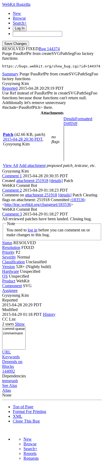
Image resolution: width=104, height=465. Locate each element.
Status (7, 242)
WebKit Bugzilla (16, 4)
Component (12, 285)
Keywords (11, 357)
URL (6, 352)
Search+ (20, 23)
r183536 (77, 199)
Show (20, 324)
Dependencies (14, 376)
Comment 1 (12, 176)
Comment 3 (12, 214)
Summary (10, 74)
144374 (53, 48)
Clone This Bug (26, 421)
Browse (19, 18)
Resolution (11, 247)
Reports (30, 453)
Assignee (10, 290)
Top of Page (23, 406)
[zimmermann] (13, 333)
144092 (8, 371)
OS (5, 276)
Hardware (10, 271)
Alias (6, 390)
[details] (56, 180)
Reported (10, 88)
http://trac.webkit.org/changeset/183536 (38, 204)
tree (5, 380)
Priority (8, 252)
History (49, 314)
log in (32, 230)
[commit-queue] (13, 329)
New (17, 13)
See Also (9, 385)
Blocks (8, 366)
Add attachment (32, 165)
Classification (13, 262)
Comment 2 (12, 190)
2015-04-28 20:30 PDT (22, 139)
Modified (10, 309)
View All (10, 165)
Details (69, 119)
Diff (73, 123)
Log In (20, 28)
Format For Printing (29, 411)
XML (17, 416)
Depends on (12, 361)
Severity (9, 257)
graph (13, 380)
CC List (8, 319)
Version (8, 266)
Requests (31, 458)
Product (8, 281)
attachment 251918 (32, 180)
